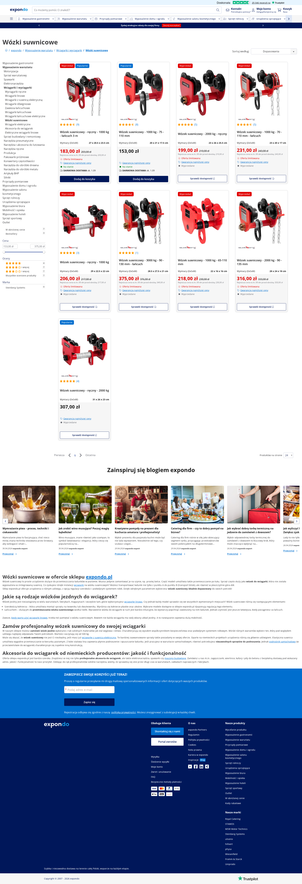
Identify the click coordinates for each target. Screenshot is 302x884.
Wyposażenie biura (14, 206)
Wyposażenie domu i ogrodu (19, 185)
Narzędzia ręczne (14, 149)
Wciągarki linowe (15, 96)
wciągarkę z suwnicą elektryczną (99, 637)
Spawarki (9, 79)
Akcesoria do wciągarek (19, 128)
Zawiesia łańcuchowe (17, 108)
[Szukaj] (218, 10)
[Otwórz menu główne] (11, 19)
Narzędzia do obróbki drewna (21, 165)
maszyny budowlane (175, 658)
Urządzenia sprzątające (16, 202)
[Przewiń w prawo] (29, 25)
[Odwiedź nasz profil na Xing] (207, 767)
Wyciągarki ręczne (15, 91)
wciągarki (79, 585)
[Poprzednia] (69, 455)
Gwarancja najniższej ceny (77, 162)
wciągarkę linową (133, 601)
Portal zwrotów (167, 741)
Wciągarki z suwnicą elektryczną (23, 100)
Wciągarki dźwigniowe (18, 104)
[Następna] (80, 455)
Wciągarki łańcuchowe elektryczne (25, 116)
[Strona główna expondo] (6, 50)
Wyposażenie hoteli (14, 214)
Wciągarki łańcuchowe (18, 112)
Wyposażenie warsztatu (17, 67)
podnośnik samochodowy (282, 641)
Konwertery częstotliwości (19, 161)
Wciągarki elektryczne (18, 124)
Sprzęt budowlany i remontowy (22, 136)
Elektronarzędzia (13, 83)
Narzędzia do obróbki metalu (21, 169)
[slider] (4, 252)
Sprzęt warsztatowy (15, 75)
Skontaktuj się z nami (167, 731)
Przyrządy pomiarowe (15, 181)
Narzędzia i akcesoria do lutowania (24, 145)
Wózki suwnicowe (16, 120)
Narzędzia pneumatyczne (19, 140)
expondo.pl (99, 577)
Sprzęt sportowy (12, 218)
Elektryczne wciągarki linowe (21, 132)
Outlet (6, 222)
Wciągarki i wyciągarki (18, 87)
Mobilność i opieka (14, 210)
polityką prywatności (123, 712)
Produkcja (10, 153)
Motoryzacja (11, 71)
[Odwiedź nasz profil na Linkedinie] (201, 767)
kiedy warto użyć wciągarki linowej (29, 617)
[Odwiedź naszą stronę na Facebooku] (196, 767)
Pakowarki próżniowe (16, 157)
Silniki (7, 177)
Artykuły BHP (11, 173)
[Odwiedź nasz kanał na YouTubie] (190, 767)
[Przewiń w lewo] (107, 25)
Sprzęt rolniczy (11, 198)
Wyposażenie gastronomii (18, 63)
